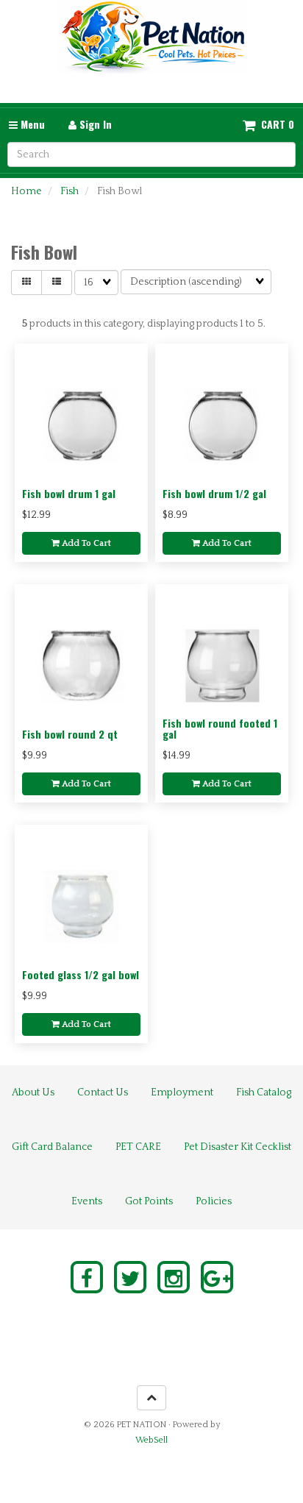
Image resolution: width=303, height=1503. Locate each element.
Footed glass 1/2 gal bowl (80, 974)
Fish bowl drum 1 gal (68, 493)
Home (26, 191)
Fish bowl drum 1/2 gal (214, 493)
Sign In (94, 124)
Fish (69, 191)
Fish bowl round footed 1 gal (220, 728)
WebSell (151, 1440)
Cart (273, 124)
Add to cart (85, 543)
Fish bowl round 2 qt (70, 734)
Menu (31, 124)
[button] (268, 124)
